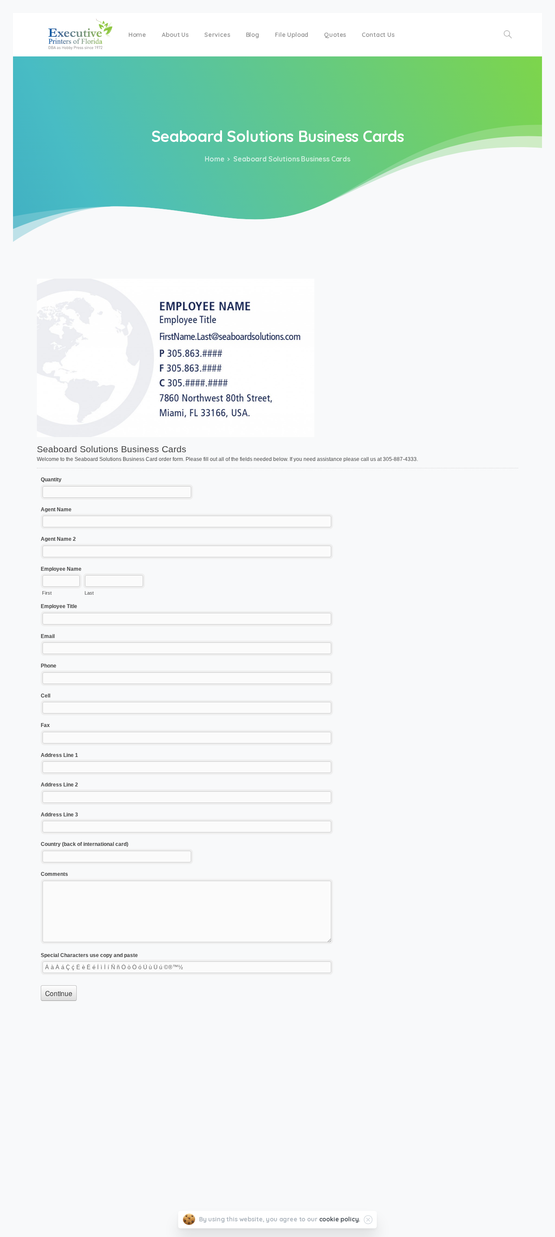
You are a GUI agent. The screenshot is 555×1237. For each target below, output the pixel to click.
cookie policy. (340, 1219)
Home (214, 159)
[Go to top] (518, 1226)
